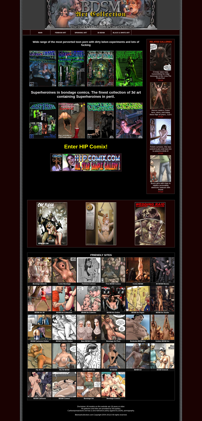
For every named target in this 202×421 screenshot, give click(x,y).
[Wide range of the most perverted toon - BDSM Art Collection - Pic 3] (100, 68)
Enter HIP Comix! (86, 147)
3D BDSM (101, 33)
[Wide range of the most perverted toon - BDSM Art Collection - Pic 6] (71, 120)
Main (40, 33)
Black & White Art (121, 33)
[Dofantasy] (52, 245)
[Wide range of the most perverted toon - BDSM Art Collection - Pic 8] (129, 120)
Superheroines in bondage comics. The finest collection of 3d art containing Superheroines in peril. (86, 94)
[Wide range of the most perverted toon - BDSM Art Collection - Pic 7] (100, 120)
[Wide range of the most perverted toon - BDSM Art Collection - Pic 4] (129, 68)
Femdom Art (60, 33)
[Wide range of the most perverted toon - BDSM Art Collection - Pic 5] (42, 120)
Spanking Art (81, 33)
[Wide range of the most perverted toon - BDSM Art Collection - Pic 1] (42, 68)
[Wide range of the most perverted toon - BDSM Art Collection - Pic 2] (71, 68)
